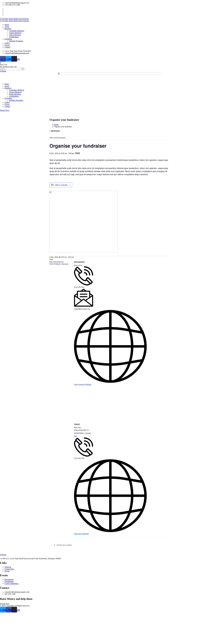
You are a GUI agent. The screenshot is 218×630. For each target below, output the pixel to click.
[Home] (3, 71)
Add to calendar (61, 185)
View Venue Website (81, 534)
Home (56, 125)
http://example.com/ (57, 261)
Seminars (65, 264)
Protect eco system (64, 545)
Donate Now (4, 110)
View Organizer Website (82, 384)
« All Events (55, 131)
